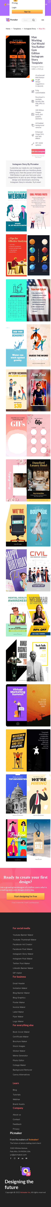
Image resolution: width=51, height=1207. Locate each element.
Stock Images (19, 1046)
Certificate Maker (21, 1036)
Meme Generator (20, 1055)
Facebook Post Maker (22, 949)
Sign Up (27, 12)
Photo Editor (18, 1060)
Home (8, 29)
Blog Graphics (19, 997)
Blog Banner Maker (21, 993)
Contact (16, 1119)
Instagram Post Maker (22, 958)
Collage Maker (19, 1065)
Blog (15, 1090)
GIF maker (17, 973)
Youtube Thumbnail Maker (24, 939)
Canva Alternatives (21, 1074)
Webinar (16, 1099)
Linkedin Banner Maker (23, 968)
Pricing (15, 3)
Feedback (17, 1124)
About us (17, 1114)
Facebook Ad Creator (22, 944)
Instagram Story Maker (23, 954)
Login (14, 7)
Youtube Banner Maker (23, 935)
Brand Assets (19, 1104)
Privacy (16, 1129)
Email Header (19, 983)
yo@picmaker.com (18, 1154)
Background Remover (22, 1070)
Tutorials (17, 1094)
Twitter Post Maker (21, 963)
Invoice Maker (19, 1007)
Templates (17, 29)
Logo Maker (18, 1021)
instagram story (30, 29)
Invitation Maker (20, 988)
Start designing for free (25, 896)
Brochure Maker (20, 1041)
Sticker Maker (19, 1051)
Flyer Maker (18, 1016)
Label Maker (18, 1012)
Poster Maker (19, 1002)
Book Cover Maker (21, 1032)
